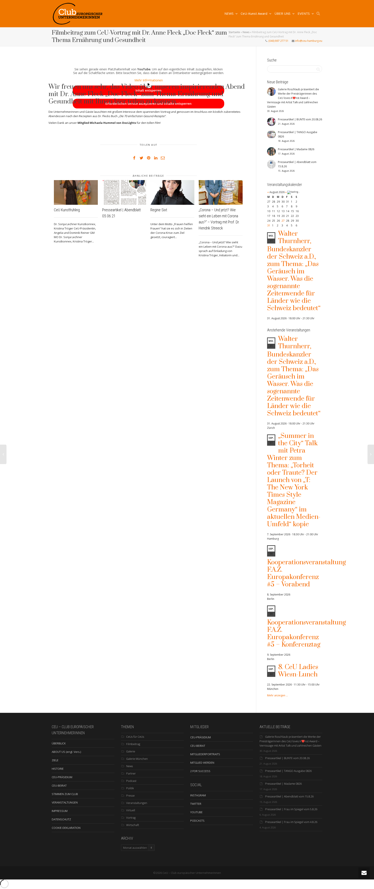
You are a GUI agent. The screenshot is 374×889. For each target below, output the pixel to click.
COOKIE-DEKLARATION (66, 828)
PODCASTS (197, 821)
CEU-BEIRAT (59, 785)
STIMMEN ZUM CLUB (65, 794)
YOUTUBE (196, 812)
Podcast (131, 781)
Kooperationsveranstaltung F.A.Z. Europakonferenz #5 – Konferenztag (306, 633)
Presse (130, 795)
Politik (130, 788)
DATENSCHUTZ (61, 819)
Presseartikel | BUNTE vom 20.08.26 (287, 758)
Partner (131, 773)
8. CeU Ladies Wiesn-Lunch (298, 671)
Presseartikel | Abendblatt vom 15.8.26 (289, 796)
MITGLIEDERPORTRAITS (205, 754)
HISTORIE (58, 769)
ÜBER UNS (282, 13)
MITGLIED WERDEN (202, 763)
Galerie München (137, 759)
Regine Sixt (158, 210)
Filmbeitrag (133, 744)
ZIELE (55, 760)
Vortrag (131, 818)
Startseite (234, 32)
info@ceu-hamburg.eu (308, 41)
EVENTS (304, 13)
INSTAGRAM (198, 795)
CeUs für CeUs (135, 737)
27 (283, 221)
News (246, 32)
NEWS (229, 13)
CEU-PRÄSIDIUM (62, 777)
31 (268, 225)
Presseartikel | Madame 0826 (283, 784)
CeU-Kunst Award (254, 13)
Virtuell (130, 810)
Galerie (130, 751)
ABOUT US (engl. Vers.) (66, 752)
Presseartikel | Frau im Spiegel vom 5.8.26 (291, 809)
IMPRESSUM (60, 811)
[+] (76, 192)
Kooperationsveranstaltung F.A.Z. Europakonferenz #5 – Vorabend (306, 573)
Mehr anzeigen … (277, 695)
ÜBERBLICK (59, 743)
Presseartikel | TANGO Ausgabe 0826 (288, 771)
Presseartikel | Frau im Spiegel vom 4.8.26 (291, 822)
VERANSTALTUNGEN (65, 802)
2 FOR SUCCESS (200, 771)
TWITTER (195, 804)
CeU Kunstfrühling (67, 210)
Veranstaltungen (136, 803)
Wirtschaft (132, 825)
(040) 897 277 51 (278, 41)
